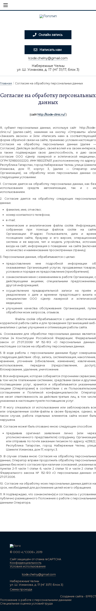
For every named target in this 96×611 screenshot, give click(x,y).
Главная (6, 83)
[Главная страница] (48, 18)
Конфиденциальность (25, 562)
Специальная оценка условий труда (26, 603)
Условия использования (28, 566)
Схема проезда (21, 589)
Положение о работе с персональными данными (35, 600)
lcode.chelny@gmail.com (48, 58)
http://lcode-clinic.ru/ (51, 114)
